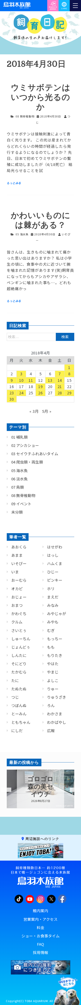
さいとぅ (19, 630)
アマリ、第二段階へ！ (41, 786)
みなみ (52, 605)
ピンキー (54, 580)
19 (40, 386)
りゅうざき (56, 697)
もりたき (54, 655)
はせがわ (54, 547)
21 (60, 386)
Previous (3, 790)
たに (15, 680)
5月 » (46, 411)
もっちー (54, 638)
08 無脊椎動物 (25, 116)
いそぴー (19, 563)
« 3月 (34, 411)
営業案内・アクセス (40, 919)
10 (21, 380)
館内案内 (40, 910)
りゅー (52, 688)
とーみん (19, 713)
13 (50, 380)
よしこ (52, 680)
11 (31, 380)
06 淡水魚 (19, 479)
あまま (17, 555)
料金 (40, 927)
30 (11, 399)
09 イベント (21, 503)
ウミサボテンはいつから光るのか (40, 97)
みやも (52, 622)
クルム (16, 622)
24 (21, 392)
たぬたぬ (19, 688)
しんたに (19, 655)
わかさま (54, 713)
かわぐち (19, 613)
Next (72, 790)
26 (40, 392)
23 (11, 392)
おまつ (17, 605)
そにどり (19, 663)
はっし (52, 555)
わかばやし (56, 722)
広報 (51, 730)
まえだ (52, 597)
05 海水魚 (22, 234)
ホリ (51, 588)
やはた (52, 663)
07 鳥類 (17, 487)
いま (15, 571)
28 (60, 392)
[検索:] (40, 336)
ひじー (52, 571)
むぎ (51, 630)
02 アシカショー (25, 445)
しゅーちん (20, 638)
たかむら (19, 672)
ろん (51, 705)
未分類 (17, 512)
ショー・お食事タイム (40, 936)
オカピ (17, 588)
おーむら (19, 580)
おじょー (19, 597)
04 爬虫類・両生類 (27, 462)
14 (60, 380)
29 (69, 392)
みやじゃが (56, 613)
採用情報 (40, 952)
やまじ (52, 672)
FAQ (40, 944)
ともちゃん (20, 722)
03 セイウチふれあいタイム (34, 453)
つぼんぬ (19, 705)
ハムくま (54, 563)
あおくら (19, 547)
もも (51, 647)
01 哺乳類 (19, 437)
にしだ (17, 730)
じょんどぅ (20, 647)
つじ (15, 697)
